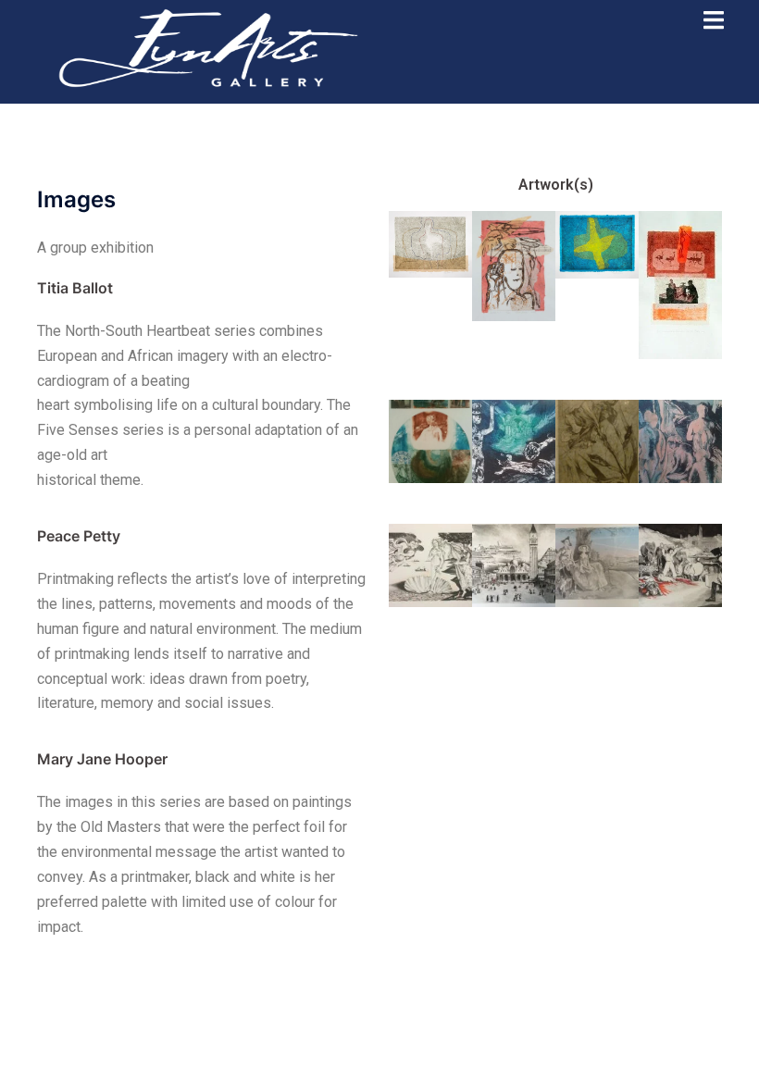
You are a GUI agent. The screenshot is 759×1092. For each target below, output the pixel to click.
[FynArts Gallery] (208, 46)
